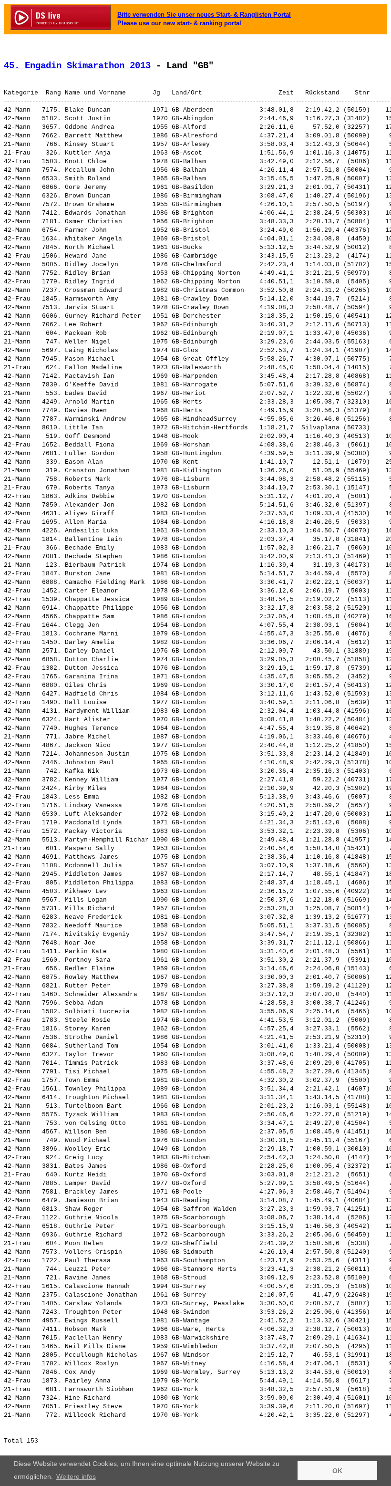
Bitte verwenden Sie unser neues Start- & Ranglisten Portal (204, 14)
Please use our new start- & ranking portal (179, 23)
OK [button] (337, 1471)
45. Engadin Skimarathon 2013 (77, 66)
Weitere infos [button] (76, 1476)
